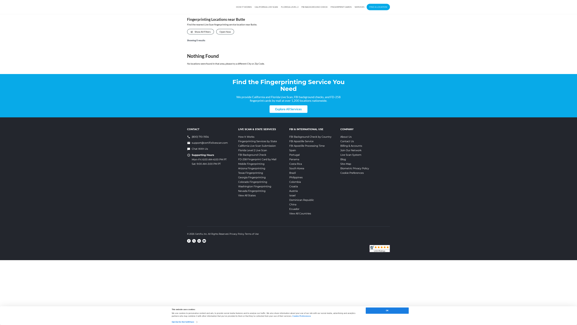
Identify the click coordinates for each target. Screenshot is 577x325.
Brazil (292, 173)
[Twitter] (194, 241)
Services (359, 7)
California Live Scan (266, 7)
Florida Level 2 (289, 7)
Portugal (294, 154)
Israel (292, 195)
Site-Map (345, 163)
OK (387, 311)
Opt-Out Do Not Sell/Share (183, 322)
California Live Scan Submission (257, 145)
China (292, 204)
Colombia (295, 182)
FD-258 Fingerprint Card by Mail (257, 159)
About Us (346, 136)
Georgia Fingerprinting (252, 177)
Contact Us (347, 141)
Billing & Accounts (351, 145)
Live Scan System (350, 154)
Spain (292, 150)
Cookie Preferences (352, 173)
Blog (343, 159)
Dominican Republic (301, 200)
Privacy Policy (236, 234)
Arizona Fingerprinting (251, 168)
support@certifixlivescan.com (210, 142)
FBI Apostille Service (301, 141)
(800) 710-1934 (200, 136)
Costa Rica (295, 163)
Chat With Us (200, 148)
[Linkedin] (199, 241)
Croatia (293, 186)
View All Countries (300, 213)
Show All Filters (203, 31)
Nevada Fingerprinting (252, 191)
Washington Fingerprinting (254, 186)
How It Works (244, 7)
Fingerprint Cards (341, 7)
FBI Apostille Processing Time (307, 145)
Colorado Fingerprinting (252, 182)
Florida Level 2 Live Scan (252, 150)
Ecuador (294, 209)
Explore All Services (288, 109)
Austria (293, 191)
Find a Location (378, 7)
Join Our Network (351, 150)
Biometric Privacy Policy (354, 168)
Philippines (296, 177)
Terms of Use (252, 234)
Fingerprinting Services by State (257, 141)
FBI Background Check (314, 7)
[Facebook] (189, 241)
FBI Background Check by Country (310, 136)
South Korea (296, 168)
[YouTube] (204, 241)
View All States (247, 195)
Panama (294, 159)
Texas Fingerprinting (250, 173)
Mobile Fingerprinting (251, 163)
